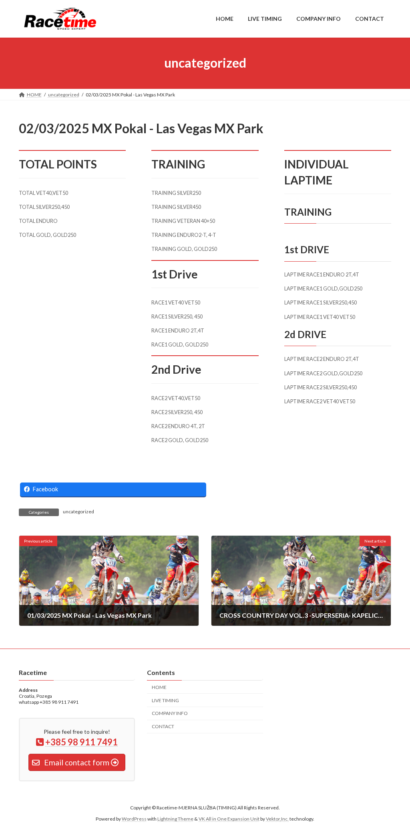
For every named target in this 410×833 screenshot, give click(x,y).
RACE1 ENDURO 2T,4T (177, 330)
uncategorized (78, 512)
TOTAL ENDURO (38, 221)
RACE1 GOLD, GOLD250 (179, 344)
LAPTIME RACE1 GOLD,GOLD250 (323, 288)
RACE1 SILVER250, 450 (177, 316)
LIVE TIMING (165, 700)
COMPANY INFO (170, 713)
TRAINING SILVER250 (176, 193)
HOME (159, 687)
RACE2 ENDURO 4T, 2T (178, 426)
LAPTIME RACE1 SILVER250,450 (320, 302)
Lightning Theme (175, 819)
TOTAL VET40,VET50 (43, 193)
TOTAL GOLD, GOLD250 (47, 235)
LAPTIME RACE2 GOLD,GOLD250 (323, 373)
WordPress (134, 819)
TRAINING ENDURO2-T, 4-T (183, 235)
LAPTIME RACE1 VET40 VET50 (319, 317)
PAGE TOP (392, 800)
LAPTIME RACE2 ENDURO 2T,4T (321, 359)
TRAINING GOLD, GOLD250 (184, 249)
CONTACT (163, 726)
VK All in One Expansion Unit (229, 819)
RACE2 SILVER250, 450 (177, 412)
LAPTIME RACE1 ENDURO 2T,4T (321, 274)
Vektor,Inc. (277, 819)
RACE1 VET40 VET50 (175, 302)
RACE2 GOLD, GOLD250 (179, 440)
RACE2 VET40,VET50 (175, 398)
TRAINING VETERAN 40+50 (183, 221)
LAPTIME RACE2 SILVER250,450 (320, 387)
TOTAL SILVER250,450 (44, 207)
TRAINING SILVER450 (176, 207)
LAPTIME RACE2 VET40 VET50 (319, 401)
